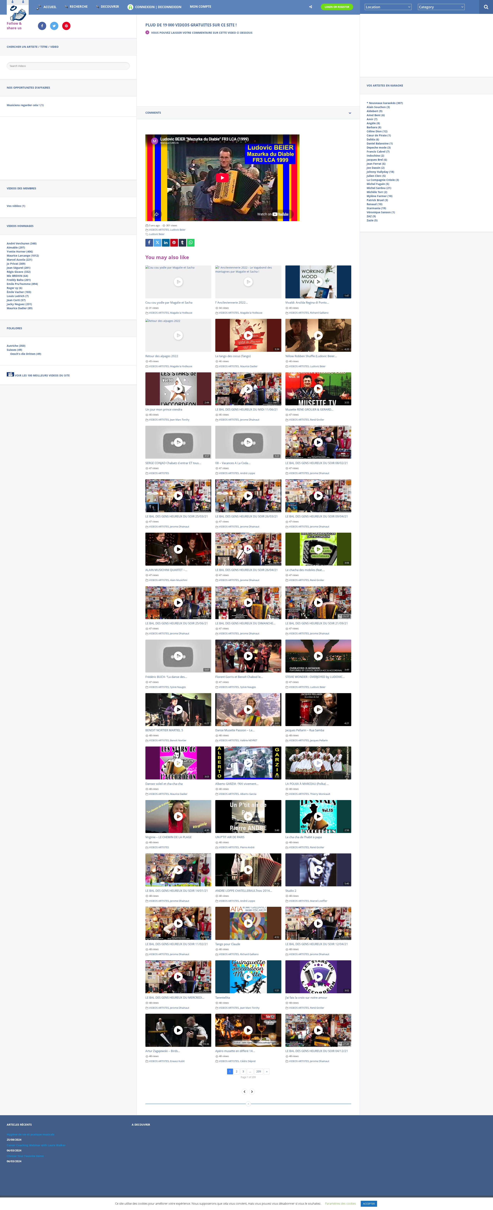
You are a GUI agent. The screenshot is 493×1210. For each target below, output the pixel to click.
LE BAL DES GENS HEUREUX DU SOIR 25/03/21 (176, 516)
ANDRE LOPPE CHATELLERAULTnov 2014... (243, 891)
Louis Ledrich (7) (18, 296)
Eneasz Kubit (177, 1061)
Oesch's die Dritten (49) (25, 354)
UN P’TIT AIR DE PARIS (229, 837)
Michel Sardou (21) (379, 188)
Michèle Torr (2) (377, 192)
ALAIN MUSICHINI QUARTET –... (166, 570)
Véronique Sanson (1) (381, 212)
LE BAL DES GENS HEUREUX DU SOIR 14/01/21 (176, 891)
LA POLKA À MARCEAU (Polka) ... (307, 784)
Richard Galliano (319, 312)
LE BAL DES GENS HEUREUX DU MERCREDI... (174, 997)
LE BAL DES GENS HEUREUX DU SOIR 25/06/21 (176, 623)
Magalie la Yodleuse (181, 312)
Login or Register (337, 7)
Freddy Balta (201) (19, 280)
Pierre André (247, 847)
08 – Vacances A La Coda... (232, 463)
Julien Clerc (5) (376, 176)
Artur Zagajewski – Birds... (162, 1051)
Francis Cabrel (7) (378, 151)
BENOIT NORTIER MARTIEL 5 (164, 730)
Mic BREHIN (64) (17, 276)
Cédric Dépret (248, 1061)
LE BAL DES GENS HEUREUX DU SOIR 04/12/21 (316, 1051)
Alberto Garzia (248, 794)
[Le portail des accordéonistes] (18, 19)
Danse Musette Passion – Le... (235, 730)
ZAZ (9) (371, 216)
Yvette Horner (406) (20, 251)
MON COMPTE (200, 6)
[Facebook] (149, 243)
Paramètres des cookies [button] (340, 1203)
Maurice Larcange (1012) (23, 255)
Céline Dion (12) (377, 131)
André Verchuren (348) (22, 243)
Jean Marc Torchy (179, 419)
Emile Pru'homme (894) (22, 284)
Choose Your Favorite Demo (25, 1156)
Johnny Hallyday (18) (380, 172)
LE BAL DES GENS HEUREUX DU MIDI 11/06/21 (246, 409)
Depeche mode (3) (379, 147)
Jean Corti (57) (16, 300)
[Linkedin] (166, 243)
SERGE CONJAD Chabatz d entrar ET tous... (173, 463)
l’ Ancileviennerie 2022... (231, 302)
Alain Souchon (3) (378, 107)
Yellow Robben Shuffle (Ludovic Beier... (311, 356)
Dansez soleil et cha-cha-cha (164, 784)
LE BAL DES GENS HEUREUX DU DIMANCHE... (245, 623)
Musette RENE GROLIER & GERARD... (309, 409)
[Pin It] (174, 243)
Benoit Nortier (178, 740)
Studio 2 (290, 891)
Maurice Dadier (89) (20, 308)
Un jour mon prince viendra (163, 409)
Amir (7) (372, 119)
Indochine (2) (375, 155)
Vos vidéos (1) (16, 206)
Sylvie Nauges (178, 687)
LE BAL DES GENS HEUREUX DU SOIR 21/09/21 (316, 623)
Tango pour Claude (227, 944)
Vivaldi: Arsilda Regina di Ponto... (307, 302)
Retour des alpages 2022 (161, 356)
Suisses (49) (14, 350)
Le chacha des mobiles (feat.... (305, 570)
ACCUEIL (50, 7)
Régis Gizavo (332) (19, 272)
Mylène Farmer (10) (379, 196)
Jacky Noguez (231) (19, 304)
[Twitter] (157, 243)
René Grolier (317, 419)
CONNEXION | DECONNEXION (158, 7)
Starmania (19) (376, 208)
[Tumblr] (182, 243)
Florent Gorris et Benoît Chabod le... (239, 677)
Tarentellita (222, 997)
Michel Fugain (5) (378, 184)
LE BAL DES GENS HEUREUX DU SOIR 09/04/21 (316, 516)
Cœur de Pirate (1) (379, 135)
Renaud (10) (374, 204)
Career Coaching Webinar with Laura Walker (36, 1145)
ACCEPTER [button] (369, 1203)
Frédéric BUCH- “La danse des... (166, 677)
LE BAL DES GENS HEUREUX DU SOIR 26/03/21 (246, 516)
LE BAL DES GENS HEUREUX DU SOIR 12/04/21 (316, 944)
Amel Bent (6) (376, 115)
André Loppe (247, 473)
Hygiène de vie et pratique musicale (30, 1134)
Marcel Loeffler (318, 901)
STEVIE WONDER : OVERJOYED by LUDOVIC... (315, 677)
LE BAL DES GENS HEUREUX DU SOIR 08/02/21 (316, 463)
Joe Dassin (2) (376, 168)
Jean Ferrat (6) (376, 163)
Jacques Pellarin (319, 740)
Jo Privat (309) (16, 263)
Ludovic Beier (177, 229)
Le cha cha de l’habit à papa (303, 837)
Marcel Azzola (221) (19, 259)
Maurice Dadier (248, 366)
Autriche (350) (16, 346)
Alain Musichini (178, 580)
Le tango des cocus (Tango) (233, 356)
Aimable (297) (16, 247)
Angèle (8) (373, 123)
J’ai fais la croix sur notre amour (306, 997)
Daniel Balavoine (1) (380, 143)
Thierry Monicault (320, 794)
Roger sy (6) (14, 288)
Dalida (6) (373, 139)
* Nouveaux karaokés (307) (385, 103)
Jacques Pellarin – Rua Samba (304, 730)
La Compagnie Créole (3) (383, 180)
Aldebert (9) (374, 111)
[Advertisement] (426, 45)
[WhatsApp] (191, 243)
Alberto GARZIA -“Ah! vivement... (236, 784)
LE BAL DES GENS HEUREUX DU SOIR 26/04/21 (246, 570)
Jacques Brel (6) (377, 159)
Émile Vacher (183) (19, 292)
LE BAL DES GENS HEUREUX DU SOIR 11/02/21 (176, 944)
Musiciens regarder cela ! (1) (25, 105)
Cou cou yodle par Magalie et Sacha (168, 302)
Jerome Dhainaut (249, 419)
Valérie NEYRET (248, 740)
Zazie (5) (372, 220)
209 (258, 1071)
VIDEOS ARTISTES (159, 229)
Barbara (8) (374, 127)
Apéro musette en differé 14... (235, 1051)
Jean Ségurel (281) (18, 268)
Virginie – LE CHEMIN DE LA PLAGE (168, 837)
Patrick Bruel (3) (377, 200)
